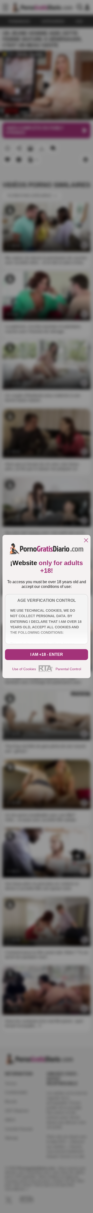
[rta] (45, 671)
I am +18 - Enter (46, 654)
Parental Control (68, 669)
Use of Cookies (24, 669)
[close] (86, 540)
